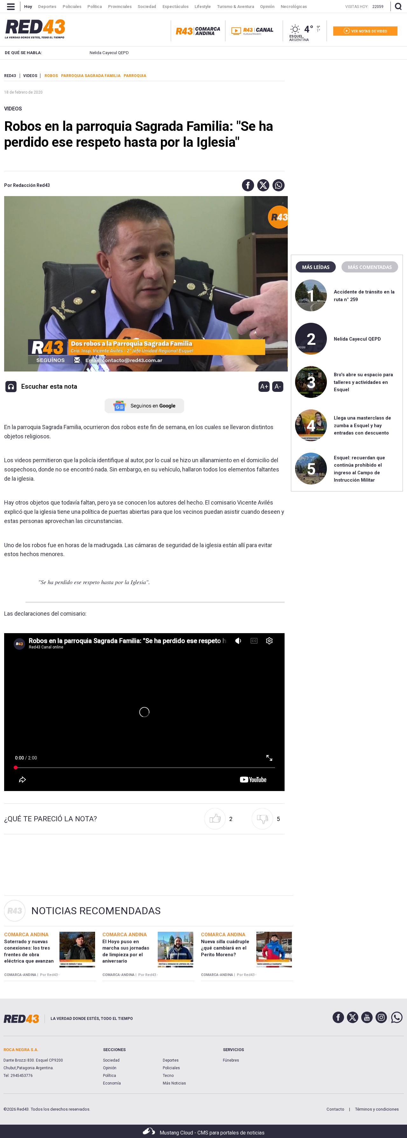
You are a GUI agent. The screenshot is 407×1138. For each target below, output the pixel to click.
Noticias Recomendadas (96, 911)
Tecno (168, 1075)
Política (109, 1075)
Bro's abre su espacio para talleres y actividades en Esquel (363, 382)
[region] (347, 113)
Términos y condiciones (377, 1109)
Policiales (171, 1068)
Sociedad (111, 1060)
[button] (246, 185)
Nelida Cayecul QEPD (107, 52)
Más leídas (315, 267)
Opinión (109, 1068)
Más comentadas (370, 267)
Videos (13, 109)
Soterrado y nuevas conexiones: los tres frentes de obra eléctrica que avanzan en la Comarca (29, 954)
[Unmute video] (144, 712)
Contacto (335, 1109)
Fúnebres (231, 1060)
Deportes (171, 1060)
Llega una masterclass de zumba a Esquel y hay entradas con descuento (362, 425)
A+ (264, 386)
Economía (112, 1083)
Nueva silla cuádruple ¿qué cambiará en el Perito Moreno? (225, 948)
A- (277, 386)
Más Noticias (174, 1083)
